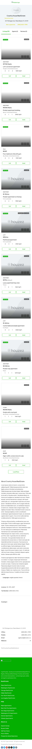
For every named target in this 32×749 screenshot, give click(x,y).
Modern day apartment (10, 368)
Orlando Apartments (7, 718)
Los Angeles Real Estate (8, 698)
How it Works (5, 733)
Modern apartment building (11, 110)
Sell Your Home (5, 731)
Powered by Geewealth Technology (11, 744)
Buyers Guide (5, 728)
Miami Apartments (6, 705)
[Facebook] (2, 747)
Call (10, 76)
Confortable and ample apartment (13, 326)
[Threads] (11, 747)
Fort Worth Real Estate (7, 695)
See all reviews (9, 18)
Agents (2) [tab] (15, 31)
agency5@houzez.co (24, 637)
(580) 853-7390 (22, 24)
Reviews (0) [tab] (24, 31)
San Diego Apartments (7, 710)
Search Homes (5, 726)
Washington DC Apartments (9, 713)
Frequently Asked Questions (9, 736)
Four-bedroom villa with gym (12, 154)
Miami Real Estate (6, 685)
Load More (16, 472)
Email (23, 76)
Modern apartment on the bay (12, 197)
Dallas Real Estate (6, 693)
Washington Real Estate (8, 688)
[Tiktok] (16, 747)
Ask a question (10, 24)
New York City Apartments (8, 708)
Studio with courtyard (10, 412)
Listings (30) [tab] (6, 31)
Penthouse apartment (10, 240)
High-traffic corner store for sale (13, 456)
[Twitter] (4, 747)
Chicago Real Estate (7, 690)
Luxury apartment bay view (11, 283)
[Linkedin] (14, 747)
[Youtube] (7, 747)
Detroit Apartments (7, 715)
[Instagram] (9, 747)
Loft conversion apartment (11, 67)
